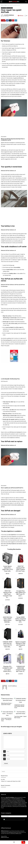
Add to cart (7, 574)
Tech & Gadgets (9, 7)
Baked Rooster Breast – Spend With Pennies (6, 704)
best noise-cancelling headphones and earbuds (11, 543)
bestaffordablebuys (9, 15)
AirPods (20, 522)
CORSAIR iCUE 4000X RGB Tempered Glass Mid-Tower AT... (20, 669)
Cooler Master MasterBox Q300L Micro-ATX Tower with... (7, 568)
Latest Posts (3, 7)
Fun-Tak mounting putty (6, 340)
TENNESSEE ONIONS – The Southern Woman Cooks (19, 706)
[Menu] (1, 1)
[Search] (26, 1)
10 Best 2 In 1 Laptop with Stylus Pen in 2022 (10, 781)
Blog (5, 5)
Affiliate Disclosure (5, 837)
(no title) (3, 779)
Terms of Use (4, 836)
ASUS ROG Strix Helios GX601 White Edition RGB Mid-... (7, 619)
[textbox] (14, 816)
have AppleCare (12, 534)
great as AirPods (18, 78)
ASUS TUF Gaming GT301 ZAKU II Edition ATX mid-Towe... (20, 568)
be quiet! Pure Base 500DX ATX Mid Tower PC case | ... (20, 593)
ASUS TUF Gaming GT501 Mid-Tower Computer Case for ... (7, 594)
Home (2, 5)
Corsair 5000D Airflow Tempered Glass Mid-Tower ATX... (20, 619)
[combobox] (14, 816)
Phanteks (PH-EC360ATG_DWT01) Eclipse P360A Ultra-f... (7, 669)
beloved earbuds (16, 94)
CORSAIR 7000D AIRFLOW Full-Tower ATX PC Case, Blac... (7, 644)
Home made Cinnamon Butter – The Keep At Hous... (6, 719)
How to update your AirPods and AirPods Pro (12, 487)
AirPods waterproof (15, 432)
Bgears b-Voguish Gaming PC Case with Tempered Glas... (20, 644)
